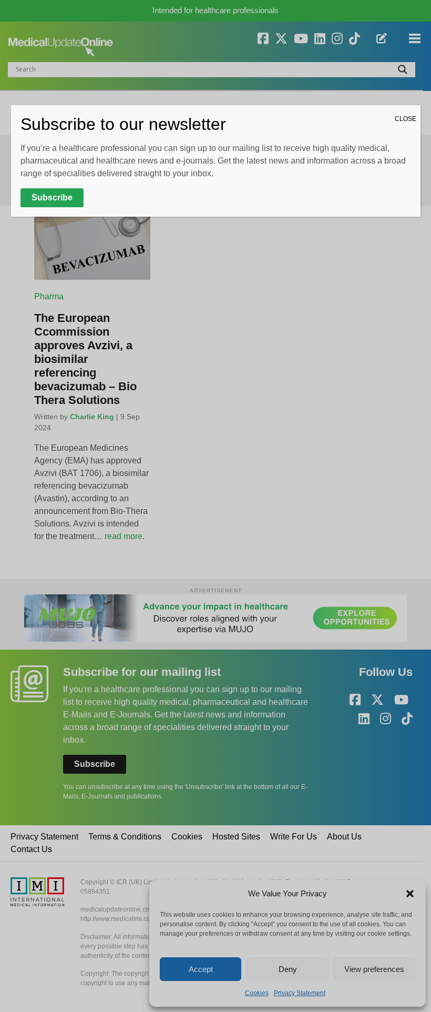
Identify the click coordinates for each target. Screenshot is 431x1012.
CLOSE (405, 119)
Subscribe (52, 197)
